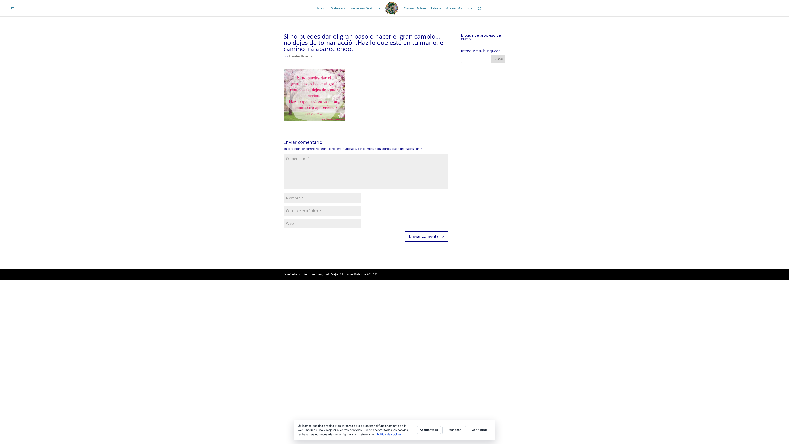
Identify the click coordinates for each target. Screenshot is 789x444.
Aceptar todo (429, 429)
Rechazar (454, 429)
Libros (436, 8)
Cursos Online (415, 8)
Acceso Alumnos (459, 8)
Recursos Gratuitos (365, 8)
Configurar (479, 429)
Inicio (321, 8)
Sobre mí (338, 8)
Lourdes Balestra (300, 56)
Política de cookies (389, 434)
